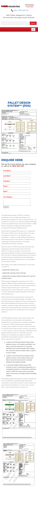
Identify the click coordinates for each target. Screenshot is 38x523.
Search (33, 23)
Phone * (5, 186)
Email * (5, 191)
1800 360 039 (23, 10)
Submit (6, 207)
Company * (6, 181)
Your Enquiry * (8, 197)
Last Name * (7, 176)
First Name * (7, 170)
